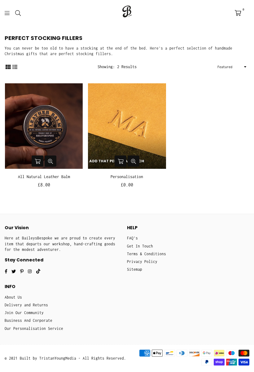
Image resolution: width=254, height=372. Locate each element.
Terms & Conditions (146, 254)
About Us (13, 297)
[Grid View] (8, 66)
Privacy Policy (142, 262)
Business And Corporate (28, 320)
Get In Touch (140, 246)
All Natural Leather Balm (44, 176)
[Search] (18, 12)
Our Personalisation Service (34, 328)
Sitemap (134, 269)
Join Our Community (24, 313)
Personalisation (127, 176)
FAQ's (132, 238)
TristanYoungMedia (57, 358)
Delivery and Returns (26, 305)
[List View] (14, 66)
